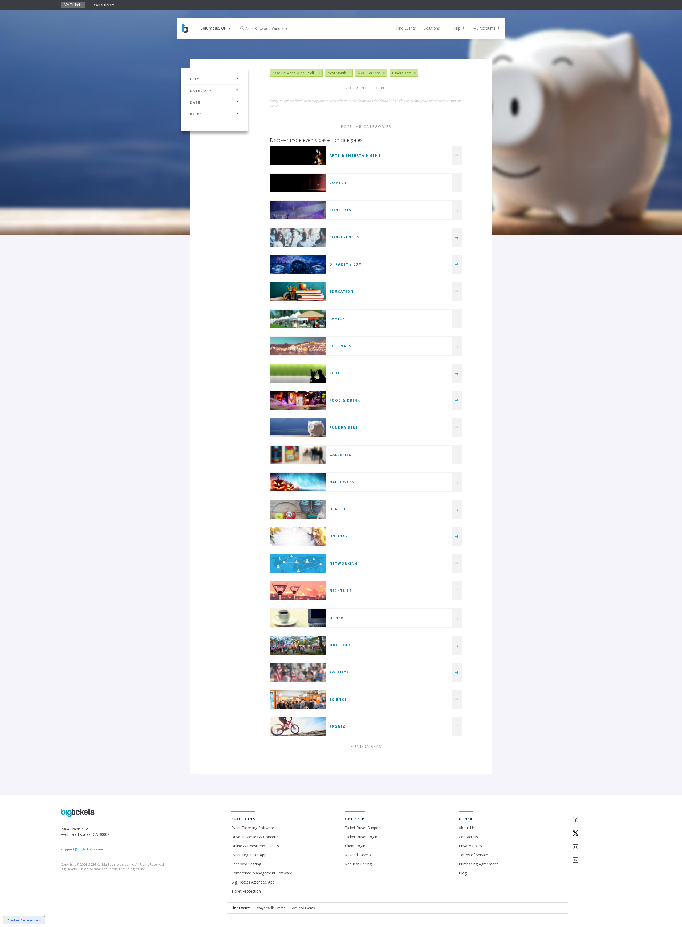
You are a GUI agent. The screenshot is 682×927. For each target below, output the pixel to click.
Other (336, 618)
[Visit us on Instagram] (596, 847)
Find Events (406, 28)
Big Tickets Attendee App (253, 882)
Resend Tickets (103, 5)
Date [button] (195, 102)
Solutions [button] (432, 28)
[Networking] (298, 563)
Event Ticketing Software (252, 827)
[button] (215, 28)
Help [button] (457, 28)
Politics (339, 672)
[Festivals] (298, 346)
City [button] (195, 79)
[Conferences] (298, 237)
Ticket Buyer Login (361, 836)
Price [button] (196, 114)
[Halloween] (298, 482)
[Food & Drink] (298, 400)
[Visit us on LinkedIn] (596, 860)
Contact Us (468, 836)
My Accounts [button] (485, 28)
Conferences (344, 237)
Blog (463, 873)
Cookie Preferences (24, 920)
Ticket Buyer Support (363, 827)
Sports (338, 726)
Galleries (340, 454)
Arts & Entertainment (355, 155)
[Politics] (298, 672)
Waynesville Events (271, 908)
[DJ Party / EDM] (298, 264)
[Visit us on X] (596, 833)
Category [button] (201, 91)
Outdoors (341, 645)
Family (337, 318)
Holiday (339, 536)
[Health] (298, 509)
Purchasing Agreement (478, 863)
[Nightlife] (298, 590)
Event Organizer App (248, 854)
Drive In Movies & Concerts (255, 836)
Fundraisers (344, 427)
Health (338, 509)
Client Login (355, 845)
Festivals (340, 346)
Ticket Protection (246, 891)
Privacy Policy (470, 845)
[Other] (298, 618)
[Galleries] (298, 455)
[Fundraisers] (298, 427)
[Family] (298, 319)
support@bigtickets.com (82, 849)
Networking (344, 563)
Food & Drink (345, 400)
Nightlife (341, 590)
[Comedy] (298, 183)
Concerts (340, 210)
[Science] (298, 699)
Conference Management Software (261, 873)
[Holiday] (298, 536)
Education (342, 291)
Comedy (338, 182)
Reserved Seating (246, 863)
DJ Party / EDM (346, 264)
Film (334, 373)
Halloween (342, 482)
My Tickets (73, 4)
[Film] (298, 373)
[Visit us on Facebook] (596, 820)
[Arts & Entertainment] (298, 155)
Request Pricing (358, 863)
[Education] (298, 291)
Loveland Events (302, 908)
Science (338, 699)
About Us (467, 827)
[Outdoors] (298, 645)
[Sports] (298, 726)
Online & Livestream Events (255, 845)
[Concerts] (298, 210)
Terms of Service (473, 854)
